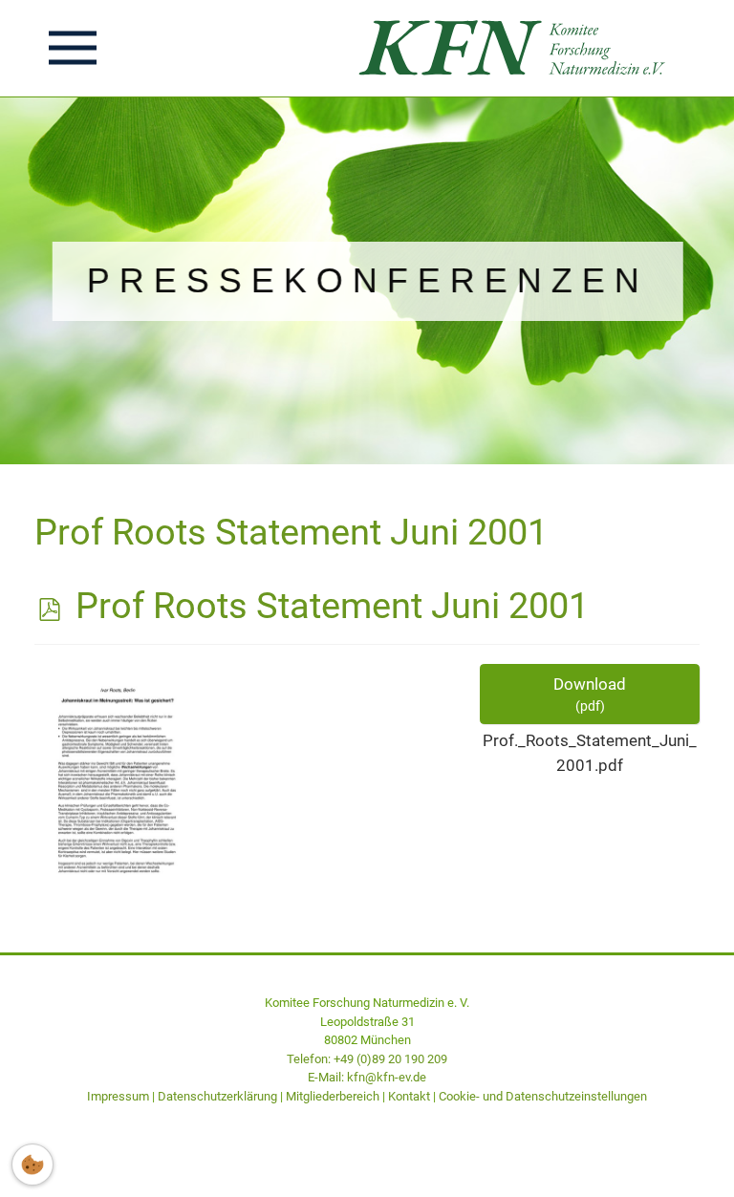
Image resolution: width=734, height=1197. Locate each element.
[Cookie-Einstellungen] (32, 1165)
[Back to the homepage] (517, 48)
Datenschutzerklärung (217, 1096)
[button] (72, 48)
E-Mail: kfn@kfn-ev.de (367, 1077)
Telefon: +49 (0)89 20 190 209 (367, 1059)
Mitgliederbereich (332, 1096)
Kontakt (409, 1096)
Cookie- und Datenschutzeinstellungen (543, 1096)
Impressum (118, 1096)
